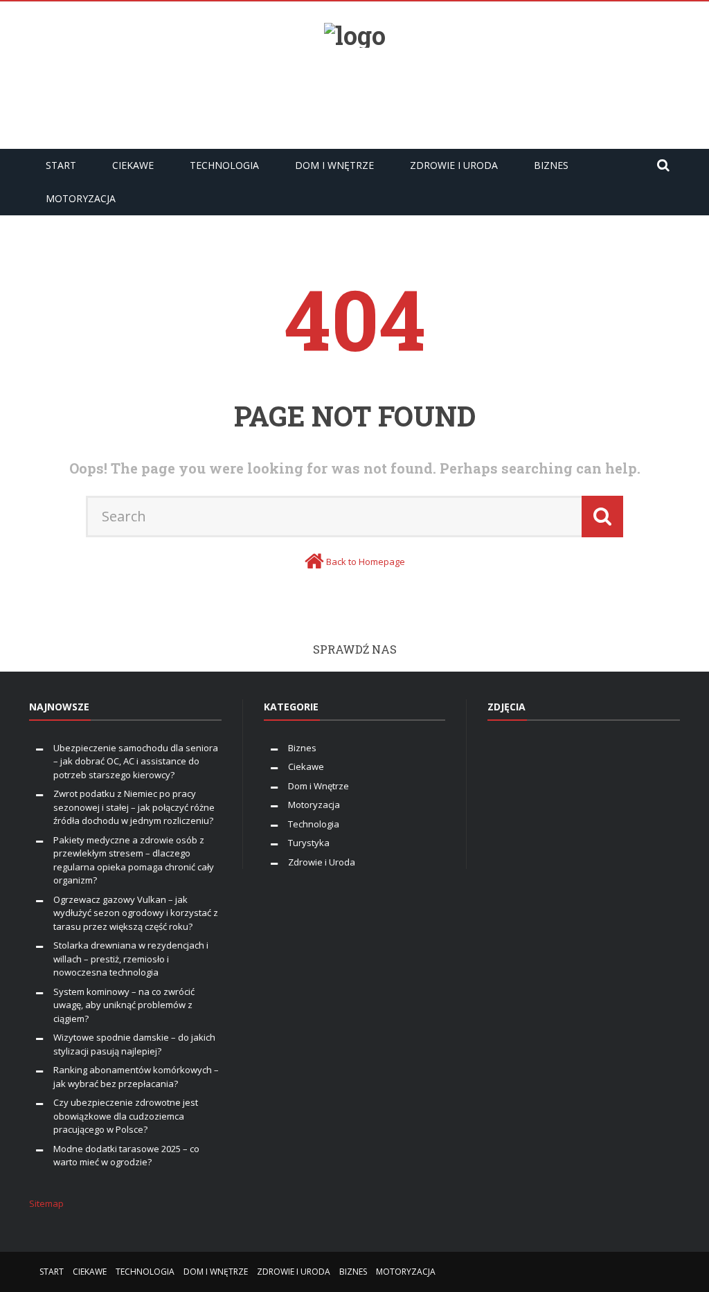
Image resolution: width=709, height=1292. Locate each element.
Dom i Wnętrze (334, 165)
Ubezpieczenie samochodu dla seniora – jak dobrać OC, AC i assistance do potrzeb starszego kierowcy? (135, 761)
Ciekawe (133, 165)
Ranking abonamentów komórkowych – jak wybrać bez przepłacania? (136, 1077)
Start (61, 165)
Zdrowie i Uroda (454, 165)
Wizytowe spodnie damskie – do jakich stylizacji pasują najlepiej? (134, 1044)
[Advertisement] (354, 93)
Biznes (551, 165)
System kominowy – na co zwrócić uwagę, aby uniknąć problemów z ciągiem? (124, 1005)
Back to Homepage (365, 561)
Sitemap (46, 1203)
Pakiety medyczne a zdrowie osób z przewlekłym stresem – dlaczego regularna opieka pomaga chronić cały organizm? (133, 860)
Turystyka (309, 842)
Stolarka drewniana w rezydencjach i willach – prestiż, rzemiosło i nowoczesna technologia (130, 958)
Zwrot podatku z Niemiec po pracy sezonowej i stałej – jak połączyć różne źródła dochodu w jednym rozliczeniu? (134, 807)
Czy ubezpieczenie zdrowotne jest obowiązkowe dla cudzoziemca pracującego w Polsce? (125, 1116)
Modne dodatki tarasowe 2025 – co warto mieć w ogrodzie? (126, 1155)
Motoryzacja (81, 198)
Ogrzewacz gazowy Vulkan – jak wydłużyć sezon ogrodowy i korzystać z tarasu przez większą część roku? (135, 913)
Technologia (224, 165)
